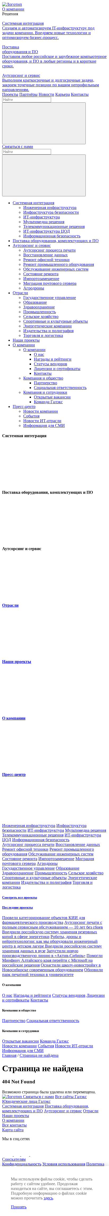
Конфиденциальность (21, 1164)
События (31, 416)
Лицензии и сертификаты (57, 368)
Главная (9, 1055)
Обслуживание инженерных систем (55, 269)
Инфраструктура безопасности (51, 212)
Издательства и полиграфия (48, 330)
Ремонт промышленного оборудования (58, 264)
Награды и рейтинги (52, 359)
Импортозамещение (41, 278)
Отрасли (20, 293)
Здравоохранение (39, 307)
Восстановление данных (45, 255)
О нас (39, 354)
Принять (18, 1207)
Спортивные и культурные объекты (55, 321)
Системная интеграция (33, 203)
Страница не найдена (39, 1055)
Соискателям (14, 1159)
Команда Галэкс (48, 402)
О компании (24, 345)
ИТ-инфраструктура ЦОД (46, 231)
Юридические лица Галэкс (26, 1101)
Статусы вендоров (50, 364)
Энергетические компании (47, 326)
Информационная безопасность (51, 236)
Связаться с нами (17, 146)
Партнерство (45, 383)
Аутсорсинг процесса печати (49, 250)
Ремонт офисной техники (46, 259)
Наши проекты (26, 340)
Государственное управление (49, 297)
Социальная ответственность (60, 387)
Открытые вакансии (52, 397)
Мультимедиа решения (43, 222)
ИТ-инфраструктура (41, 217)
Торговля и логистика (43, 335)
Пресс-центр (24, 406)
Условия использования (63, 1164)
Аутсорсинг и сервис (32, 245)
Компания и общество (43, 378)
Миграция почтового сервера (49, 283)
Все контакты (14, 1125)
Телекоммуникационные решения (54, 226)
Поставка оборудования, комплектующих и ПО (56, 240)
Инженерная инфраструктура (49, 207)
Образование (35, 302)
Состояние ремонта (40, 274)
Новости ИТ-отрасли (42, 420)
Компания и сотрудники (45, 392)
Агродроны (33, 288)
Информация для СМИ (44, 425)
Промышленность (39, 312)
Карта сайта (13, 1130)
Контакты (43, 373)
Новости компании (40, 411)
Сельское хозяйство (40, 316)
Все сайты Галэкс (71, 1096)
